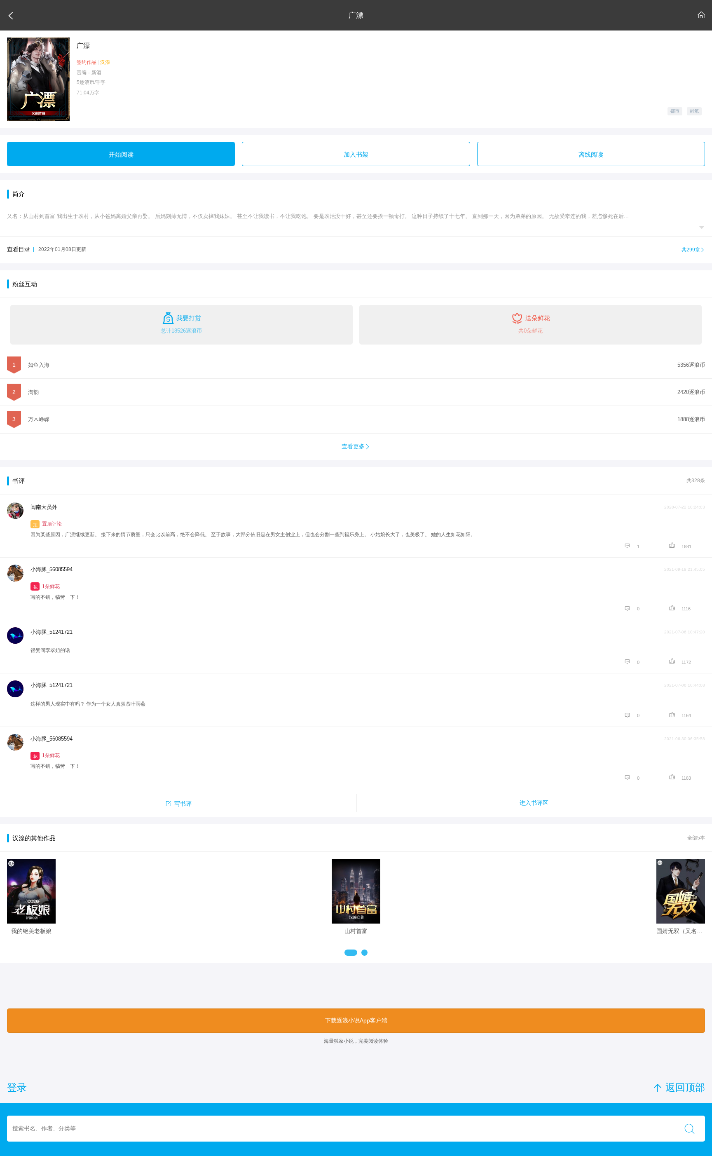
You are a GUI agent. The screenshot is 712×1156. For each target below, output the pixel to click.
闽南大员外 (43, 507)
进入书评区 (534, 803)
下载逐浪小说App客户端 (356, 1020)
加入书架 (356, 154)
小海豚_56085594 (51, 569)
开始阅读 (121, 154)
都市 (674, 110)
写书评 (178, 802)
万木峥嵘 (38, 419)
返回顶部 (679, 1087)
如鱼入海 (38, 365)
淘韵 (33, 392)
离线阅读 (590, 154)
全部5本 (696, 838)
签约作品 (86, 62)
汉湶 (105, 62)
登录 (17, 1087)
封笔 (694, 110)
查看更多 (356, 446)
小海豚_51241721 (51, 632)
